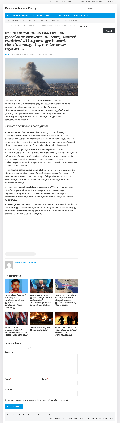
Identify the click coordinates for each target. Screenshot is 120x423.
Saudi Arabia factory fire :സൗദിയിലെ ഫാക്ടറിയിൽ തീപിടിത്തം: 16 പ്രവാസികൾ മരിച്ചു (66, 331)
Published (32, 415)
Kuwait (56, 2)
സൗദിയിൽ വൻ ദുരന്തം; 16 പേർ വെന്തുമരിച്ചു (40, 328)
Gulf (70, 2)
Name (8, 379)
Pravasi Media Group (46, 415)
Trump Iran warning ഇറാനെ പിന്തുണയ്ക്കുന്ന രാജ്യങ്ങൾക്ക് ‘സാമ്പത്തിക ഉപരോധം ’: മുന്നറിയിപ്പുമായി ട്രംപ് (41, 300)
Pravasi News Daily (20, 8)
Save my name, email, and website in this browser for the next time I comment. (38, 400)
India (76, 2)
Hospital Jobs (110, 2)
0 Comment (47, 54)
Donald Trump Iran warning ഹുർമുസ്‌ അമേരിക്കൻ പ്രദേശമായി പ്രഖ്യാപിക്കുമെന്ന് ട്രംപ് (16, 331)
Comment (10, 352)
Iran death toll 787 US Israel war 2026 (20, 254)
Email (45, 379)
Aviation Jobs (97, 2)
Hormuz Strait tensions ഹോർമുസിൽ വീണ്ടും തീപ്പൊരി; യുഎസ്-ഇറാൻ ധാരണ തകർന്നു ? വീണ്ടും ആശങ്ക (66, 300)
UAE (50, 2)
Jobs (82, 2)
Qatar (64, 2)
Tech (88, 2)
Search (83, 26)
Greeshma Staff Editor (20, 54)
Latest (13, 26)
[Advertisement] (41, 234)
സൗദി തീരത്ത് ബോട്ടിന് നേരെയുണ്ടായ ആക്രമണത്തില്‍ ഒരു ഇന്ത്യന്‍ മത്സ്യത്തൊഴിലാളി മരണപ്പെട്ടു (15, 301)
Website (8, 389)
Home (7, 26)
